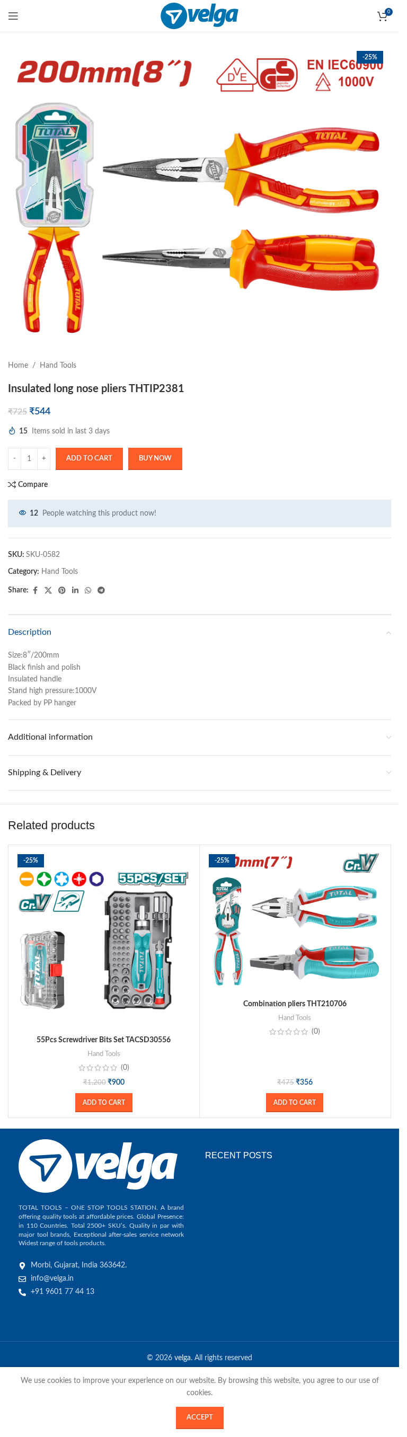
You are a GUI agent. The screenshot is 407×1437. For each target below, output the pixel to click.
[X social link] (48, 590)
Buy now (155, 458)
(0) (125, 1067)
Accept (200, 1417)
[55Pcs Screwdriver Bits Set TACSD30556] (104, 940)
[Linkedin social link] (75, 590)
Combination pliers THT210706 (295, 1004)
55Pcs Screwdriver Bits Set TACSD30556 (104, 1040)
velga (182, 1358)
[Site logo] (199, 16)
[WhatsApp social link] (88, 590)
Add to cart (89, 458)
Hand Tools (58, 365)
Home (18, 365)
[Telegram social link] (101, 590)
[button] (103, 1102)
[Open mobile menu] (13, 15)
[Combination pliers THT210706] (295, 922)
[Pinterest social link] (62, 590)
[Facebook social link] (35, 590)
